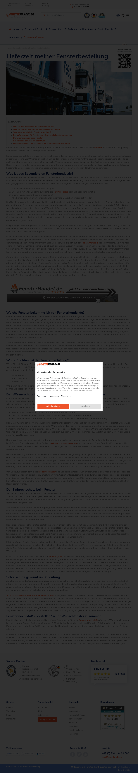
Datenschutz (42, 396)
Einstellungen (66, 396)
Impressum (54, 396)
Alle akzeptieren (53, 406)
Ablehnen (85, 406)
